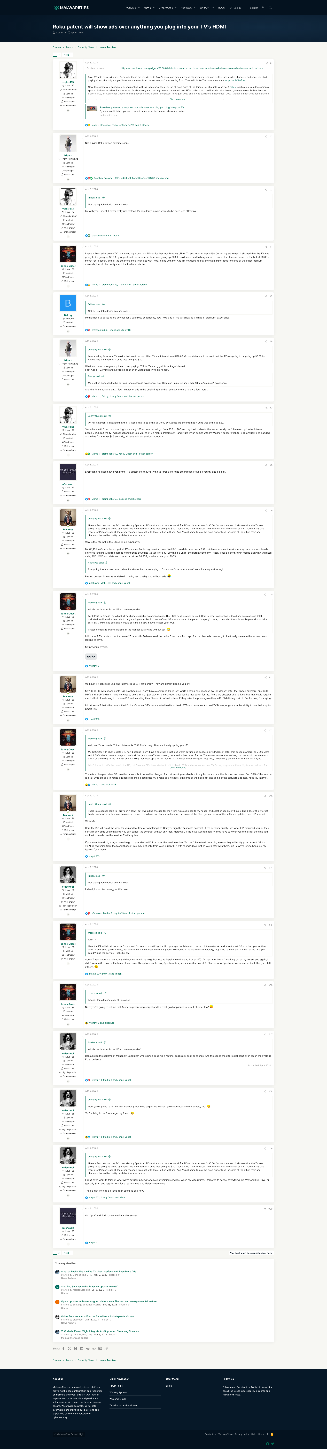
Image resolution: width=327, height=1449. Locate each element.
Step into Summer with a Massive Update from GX (89, 1286)
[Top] (267, 1434)
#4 (271, 247)
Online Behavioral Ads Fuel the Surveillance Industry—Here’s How (98, 1316)
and (106, 235)
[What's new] (263, 7)
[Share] (266, 63)
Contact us (210, 1434)
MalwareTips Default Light (70, 1434)
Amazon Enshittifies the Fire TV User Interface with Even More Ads (98, 1271)
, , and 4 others (131, 178)
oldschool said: (96, 993)
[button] (138, 8)
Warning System (118, 1392)
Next (66, 54)
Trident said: (94, 197)
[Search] (270, 7)
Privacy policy (242, 1434)
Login (169, 1385)
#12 (270, 730)
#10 (270, 594)
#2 (271, 136)
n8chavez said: (96, 562)
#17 (270, 1034)
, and (111, 330)
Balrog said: (94, 376)
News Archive (68, 1278)
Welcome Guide (118, 1399)
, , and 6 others (120, 125)
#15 (270, 924)
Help (253, 1434)
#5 (271, 296)
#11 (270, 677)
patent (233, 87)
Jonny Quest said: (97, 349)
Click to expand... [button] (179, 99)
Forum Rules (116, 1385)
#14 (270, 867)
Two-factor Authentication (124, 1405)
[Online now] (68, 526)
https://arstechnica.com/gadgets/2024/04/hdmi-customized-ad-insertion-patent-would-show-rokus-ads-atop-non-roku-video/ (192, 68)
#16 (270, 985)
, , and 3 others (116, 498)
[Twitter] (229, 1401)
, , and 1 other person (119, 284)
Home (261, 1434)
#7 (271, 407)
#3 (271, 189)
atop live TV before (235, 80)
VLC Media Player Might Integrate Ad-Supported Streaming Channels (100, 1331)
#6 (271, 341)
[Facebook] (224, 1401)
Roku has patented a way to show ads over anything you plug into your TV (142, 107)
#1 (271, 63)
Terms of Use (225, 1434)
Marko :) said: (95, 602)
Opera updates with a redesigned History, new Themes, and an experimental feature (109, 1301)
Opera (64, 1293)
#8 (271, 465)
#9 (271, 510)
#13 (270, 796)
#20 (270, 1208)
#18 (270, 1091)
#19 (270, 1148)
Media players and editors (74, 1337)
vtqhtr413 (61, 32)
